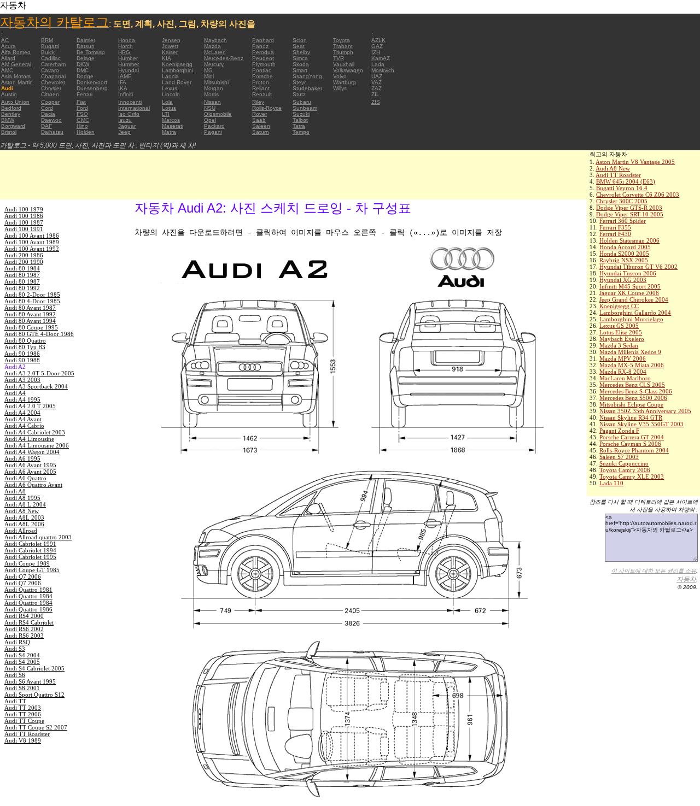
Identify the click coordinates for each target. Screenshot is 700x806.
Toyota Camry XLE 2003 (631, 476)
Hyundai (128, 70)
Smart (300, 70)
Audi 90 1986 (22, 353)
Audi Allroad (20, 530)
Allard (8, 58)
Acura (8, 46)
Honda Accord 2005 (625, 247)
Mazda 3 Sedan (618, 345)
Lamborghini (177, 70)
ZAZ (376, 88)
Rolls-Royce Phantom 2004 (634, 450)
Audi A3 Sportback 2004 (36, 386)
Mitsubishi (216, 82)
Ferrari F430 (615, 234)
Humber (128, 58)
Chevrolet (53, 82)
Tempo (301, 132)
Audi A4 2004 (22, 412)
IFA (122, 82)
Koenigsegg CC (619, 306)
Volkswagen (348, 70)
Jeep (124, 132)
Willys (340, 88)
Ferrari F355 (615, 227)
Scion (300, 40)
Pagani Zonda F (619, 430)
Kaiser (170, 52)
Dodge (85, 76)
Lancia (170, 76)
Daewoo (51, 120)
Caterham (53, 64)
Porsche (262, 76)
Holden (86, 132)
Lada (377, 64)
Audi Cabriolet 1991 (30, 543)
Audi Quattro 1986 (28, 609)
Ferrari (84, 94)
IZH (375, 52)
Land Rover (176, 82)
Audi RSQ (17, 642)
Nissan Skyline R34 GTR (630, 417)
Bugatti (50, 46)
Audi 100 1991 (23, 229)
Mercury (214, 64)
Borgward (13, 126)
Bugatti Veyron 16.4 (622, 188)
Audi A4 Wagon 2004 (32, 452)
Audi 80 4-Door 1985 (32, 301)
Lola (167, 102)
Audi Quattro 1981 (28, 589)
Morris (211, 94)
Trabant (343, 46)
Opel (210, 120)
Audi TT (15, 701)
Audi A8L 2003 (24, 517)
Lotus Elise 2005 (620, 332)
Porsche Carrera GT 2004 (631, 437)
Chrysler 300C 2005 (622, 201)
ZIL (375, 94)
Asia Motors (16, 76)
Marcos (171, 120)
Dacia (48, 114)
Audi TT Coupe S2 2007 (35, 727)
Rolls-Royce (267, 108)
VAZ (376, 82)
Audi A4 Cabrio (24, 425)
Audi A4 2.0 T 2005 (30, 406)
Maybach (215, 40)
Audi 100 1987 (23, 222)
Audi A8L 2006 (24, 524)
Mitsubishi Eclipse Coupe (631, 404)
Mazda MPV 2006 (622, 358)
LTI (166, 114)
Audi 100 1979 (23, 209)
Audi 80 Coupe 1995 (31, 327)
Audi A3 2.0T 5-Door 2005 (39, 373)
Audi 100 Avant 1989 (31, 242)
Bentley (10, 114)
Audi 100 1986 (23, 216)
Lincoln (171, 94)
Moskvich (382, 70)
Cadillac (51, 58)
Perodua (263, 52)
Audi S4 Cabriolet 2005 (34, 668)
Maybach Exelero (621, 339)
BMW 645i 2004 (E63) (625, 181)
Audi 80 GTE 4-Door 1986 (39, 334)
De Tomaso (91, 52)
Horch (125, 46)
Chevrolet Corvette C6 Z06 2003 (637, 194)
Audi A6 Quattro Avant (33, 484)
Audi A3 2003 (22, 379)
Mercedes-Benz (223, 58)
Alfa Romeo (16, 52)
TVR (338, 58)
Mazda (212, 46)
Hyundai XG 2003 (622, 279)
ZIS (375, 102)
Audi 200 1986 (23, 255)
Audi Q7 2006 (22, 576)
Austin (9, 94)
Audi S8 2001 (22, 688)
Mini (209, 76)
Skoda (301, 64)
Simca (300, 58)
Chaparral (53, 76)
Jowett (170, 46)
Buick (48, 52)
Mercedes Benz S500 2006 (633, 398)
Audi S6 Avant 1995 (30, 681)
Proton (260, 82)
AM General (16, 64)
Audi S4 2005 (22, 661)
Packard (214, 126)
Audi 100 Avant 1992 (31, 248)
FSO (82, 114)
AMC (7, 70)
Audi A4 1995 (22, 399)
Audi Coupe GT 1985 (32, 570)
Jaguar (127, 126)
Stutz (299, 94)
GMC (83, 120)
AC (5, 40)
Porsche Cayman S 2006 (630, 443)
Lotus (169, 108)
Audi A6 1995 (22, 458)
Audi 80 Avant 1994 (30, 320)
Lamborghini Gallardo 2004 (635, 312)
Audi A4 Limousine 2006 (36, 445)
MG (208, 70)
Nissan (212, 102)
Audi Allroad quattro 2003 (38, 537)
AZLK (378, 40)
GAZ (377, 46)
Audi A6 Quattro (25, 478)
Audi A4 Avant (23, 419)
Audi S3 (14, 648)
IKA (122, 88)
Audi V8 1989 (22, 740)
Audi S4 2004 (22, 655)
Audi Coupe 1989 (27, 563)
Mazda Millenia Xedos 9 (630, 352)
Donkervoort (92, 82)
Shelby (301, 52)
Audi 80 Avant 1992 (30, 314)
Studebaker (307, 88)
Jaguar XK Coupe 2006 (629, 293)
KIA (166, 58)
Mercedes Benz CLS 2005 (632, 384)
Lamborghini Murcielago (631, 319)
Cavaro (50, 70)
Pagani (213, 132)
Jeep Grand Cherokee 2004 (633, 299)
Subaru (302, 102)
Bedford (11, 108)
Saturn (260, 132)
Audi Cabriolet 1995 (30, 557)
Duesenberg (92, 88)
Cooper (50, 102)
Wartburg (344, 82)
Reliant (261, 88)
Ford (82, 108)
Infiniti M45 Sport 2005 (630, 286)
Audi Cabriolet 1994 (30, 550)
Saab (259, 120)
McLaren (215, 52)
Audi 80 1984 (22, 268)
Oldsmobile (218, 114)
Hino (82, 126)
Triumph (343, 52)
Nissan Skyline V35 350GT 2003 (641, 424)
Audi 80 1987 (22, 275)
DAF (46, 126)
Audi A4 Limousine (29, 439)
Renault (262, 94)
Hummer (128, 64)
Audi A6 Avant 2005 (30, 471)
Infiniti (125, 94)
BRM (47, 40)
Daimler (86, 40)
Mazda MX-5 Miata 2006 (631, 365)
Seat (299, 46)
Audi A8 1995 (22, 498)
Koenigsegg (177, 64)
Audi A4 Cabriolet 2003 (34, 432)
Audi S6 (14, 675)
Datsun (86, 46)
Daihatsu (52, 132)
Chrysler (51, 88)
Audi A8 (15, 491)
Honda (126, 40)
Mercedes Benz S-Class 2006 (635, 391)
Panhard (263, 40)
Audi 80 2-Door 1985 (32, 294)
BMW (7, 120)
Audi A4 (15, 393)
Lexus (169, 88)
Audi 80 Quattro (25, 340)
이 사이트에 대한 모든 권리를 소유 (653, 571)
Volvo (340, 76)
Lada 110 (611, 483)
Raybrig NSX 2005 (623, 260)
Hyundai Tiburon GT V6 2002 (638, 266)
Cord (47, 108)
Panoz (260, 46)
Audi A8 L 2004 (25, 504)
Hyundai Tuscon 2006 (627, 273)
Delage (86, 58)
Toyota (341, 40)
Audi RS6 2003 (24, 635)
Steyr (299, 82)
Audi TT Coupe (24, 720)
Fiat (81, 102)
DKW (83, 64)
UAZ (376, 76)
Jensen (171, 40)
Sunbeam (305, 108)
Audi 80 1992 (22, 288)
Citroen (50, 94)
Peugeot (263, 58)
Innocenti (130, 102)
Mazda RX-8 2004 (622, 371)
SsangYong (307, 76)
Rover (259, 114)
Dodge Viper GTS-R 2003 (629, 207)
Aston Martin (17, 82)
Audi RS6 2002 (24, 629)
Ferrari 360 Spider (622, 220)
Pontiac (261, 70)
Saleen (261, 126)
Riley (258, 102)
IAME (125, 76)
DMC (83, 70)
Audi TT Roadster (618, 175)
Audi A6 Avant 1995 (30, 465)
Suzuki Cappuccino (624, 463)
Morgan (213, 88)
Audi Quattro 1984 (28, 596)
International (134, 108)
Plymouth (264, 64)
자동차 (686, 579)
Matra (169, 132)
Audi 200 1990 (23, 261)
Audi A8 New (613, 168)
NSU (209, 108)
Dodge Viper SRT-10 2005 (629, 214)
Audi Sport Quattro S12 (34, 694)
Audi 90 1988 (22, 360)
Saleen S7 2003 (619, 457)
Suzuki (301, 114)
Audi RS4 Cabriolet (29, 622)
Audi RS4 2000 (24, 616)
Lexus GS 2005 (619, 325)
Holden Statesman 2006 (629, 240)
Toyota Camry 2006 (624, 470)
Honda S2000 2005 (624, 253)
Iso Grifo (128, 114)
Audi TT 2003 (22, 707)
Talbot (300, 120)
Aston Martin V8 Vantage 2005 (635, 161)
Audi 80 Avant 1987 (30, 307)
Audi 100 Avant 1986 (31, 235)
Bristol (8, 132)
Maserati (172, 126)
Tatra (299, 126)
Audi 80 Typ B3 (24, 347)
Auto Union (15, 102)
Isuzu (125, 120)
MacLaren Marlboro (625, 378)
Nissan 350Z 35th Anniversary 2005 (645, 411)
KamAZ (380, 58)
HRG (124, 52)
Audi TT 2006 (22, 714)
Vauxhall (343, 64)
